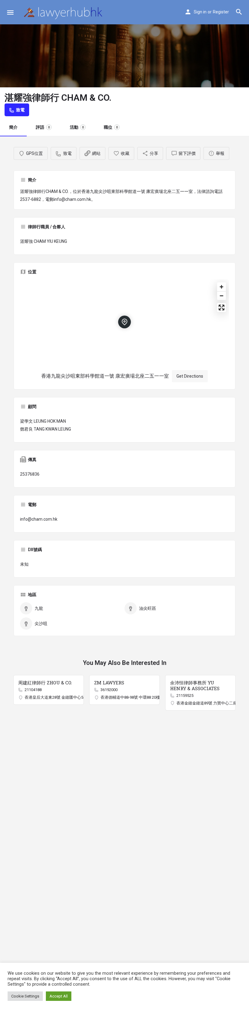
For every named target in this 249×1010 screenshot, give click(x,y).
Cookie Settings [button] (25, 996)
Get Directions (189, 376)
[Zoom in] (221, 286)
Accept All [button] (58, 996)
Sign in (200, 11)
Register (221, 11)
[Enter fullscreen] (221, 307)
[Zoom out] (221, 295)
